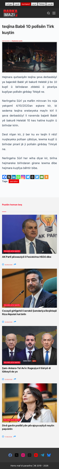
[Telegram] (28, 177)
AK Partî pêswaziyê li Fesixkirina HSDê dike (26, 256)
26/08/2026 (8, 265)
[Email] (42, 177)
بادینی (17, 4)
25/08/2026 (8, 322)
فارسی (50, 4)
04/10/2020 (6, 41)
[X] (9, 177)
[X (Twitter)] (16, 455)
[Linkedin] (14, 177)
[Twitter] (37, 177)
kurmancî (26, 4)
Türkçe (42, 4)
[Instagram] (23, 177)
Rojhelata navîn (17, 41)
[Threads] (32, 177)
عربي (34, 4)
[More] (46, 177)
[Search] (48, 13)
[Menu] (53, 13)
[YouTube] (36, 455)
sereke (14, 181)
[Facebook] (4, 177)
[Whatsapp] (18, 177)
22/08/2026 (8, 379)
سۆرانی (9, 4)
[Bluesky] (49, 455)
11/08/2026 (8, 437)
